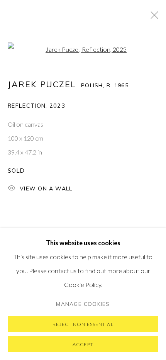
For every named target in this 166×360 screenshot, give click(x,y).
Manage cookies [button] (83, 304)
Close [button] (152, 17)
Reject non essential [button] (83, 324)
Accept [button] (83, 344)
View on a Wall (46, 188)
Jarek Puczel (42, 84)
